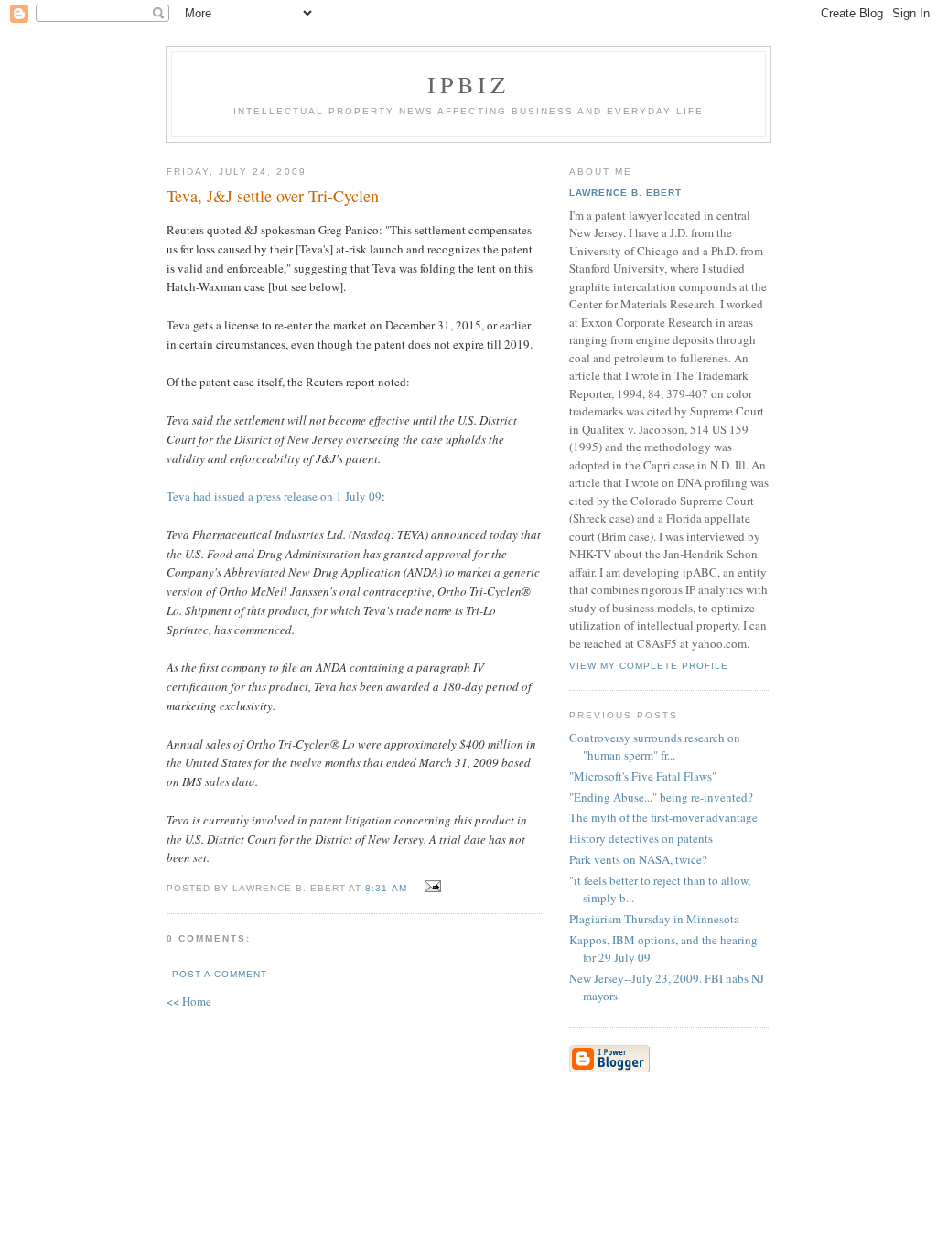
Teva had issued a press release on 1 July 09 (274, 496)
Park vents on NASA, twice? (638, 859)
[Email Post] (430, 886)
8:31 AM (385, 888)
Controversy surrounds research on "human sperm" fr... (654, 746)
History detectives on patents (641, 838)
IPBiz (469, 84)
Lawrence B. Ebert (625, 193)
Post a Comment (219, 974)
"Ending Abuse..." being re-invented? (661, 797)
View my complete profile (648, 666)
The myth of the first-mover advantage (663, 817)
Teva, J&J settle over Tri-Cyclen (273, 196)
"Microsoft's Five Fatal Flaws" (642, 776)
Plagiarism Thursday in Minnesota (654, 919)
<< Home (189, 1001)
